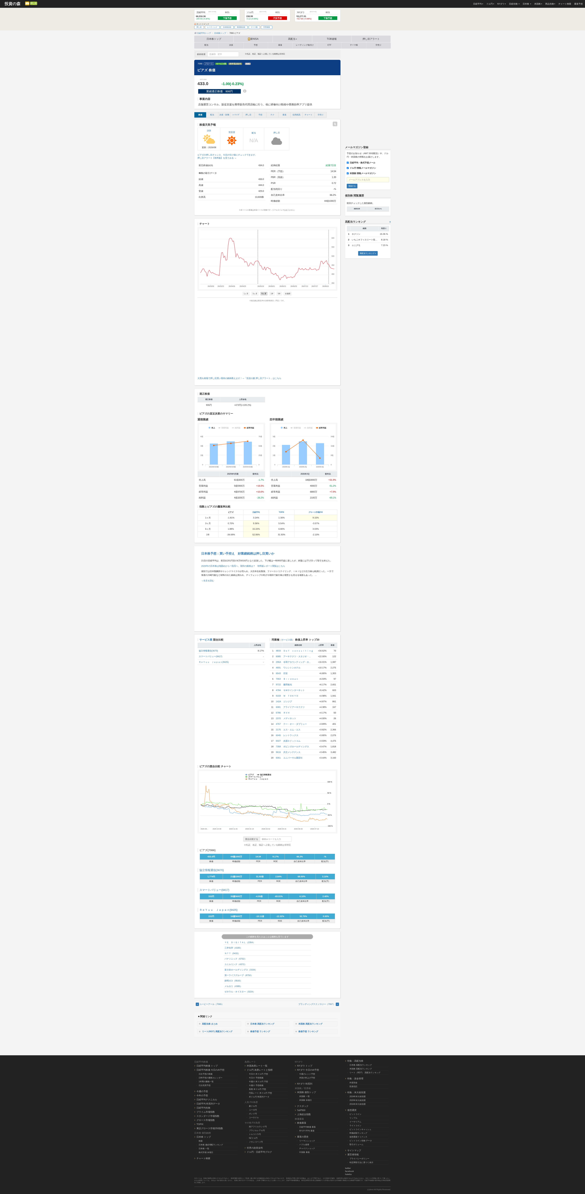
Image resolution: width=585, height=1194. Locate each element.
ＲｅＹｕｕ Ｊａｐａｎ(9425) (214, 662)
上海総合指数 (304, 1114)
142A (278, 701)
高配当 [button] (291, 38)
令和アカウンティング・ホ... (297, 662)
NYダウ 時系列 (304, 1083)
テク (272, 115)
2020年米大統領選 (357, 1100)
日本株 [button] (526, 4)
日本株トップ (214, 38)
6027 (278, 741)
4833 (278, 651)
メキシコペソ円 (256, 1142)
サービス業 (221, 64)
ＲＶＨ (286, 712)
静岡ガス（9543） (233, 980)
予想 (256, 45)
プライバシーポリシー (359, 1158)
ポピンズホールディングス (296, 746)
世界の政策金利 (255, 1147)
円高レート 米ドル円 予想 (260, 1093)
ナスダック (302, 1106)
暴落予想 (578, 4)
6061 (278, 758)
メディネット (289, 718)
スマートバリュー (214, 889)
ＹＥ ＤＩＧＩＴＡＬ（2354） (240, 942)
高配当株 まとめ (210, 1024)
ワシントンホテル (291, 667)
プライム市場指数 (206, 1112)
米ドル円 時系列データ (259, 1097)
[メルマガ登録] (27, 3)
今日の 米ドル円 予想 (258, 1074)
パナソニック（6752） (235, 959)
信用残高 (296, 115)
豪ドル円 (253, 1106)
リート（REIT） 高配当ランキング (364, 1072)
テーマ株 (254, 27)
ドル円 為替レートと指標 (260, 1070)
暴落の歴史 (302, 1136)
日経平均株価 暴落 (307, 1127)
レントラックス (290, 735)
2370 (278, 718)
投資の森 (13, 4)
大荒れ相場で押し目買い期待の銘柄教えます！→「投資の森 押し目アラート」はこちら (239, 378)
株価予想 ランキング (260, 1031)
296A (278, 662)
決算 (231, 45)
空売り (378, 45)
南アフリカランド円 (258, 1126)
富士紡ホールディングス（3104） (241, 970)
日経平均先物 (203, 1107)
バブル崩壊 (304, 1144)
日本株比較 (227, 27)
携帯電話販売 (235, 64)
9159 (278, 696)
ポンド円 (253, 1114)
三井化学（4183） (233, 948)
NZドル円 (253, 1138)
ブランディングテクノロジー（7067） (318, 1004)
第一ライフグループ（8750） (239, 975)
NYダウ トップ (304, 1065)
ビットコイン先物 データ (360, 1140)
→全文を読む (207, 580)
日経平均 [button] (477, 4)
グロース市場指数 (206, 1120)
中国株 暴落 (304, 1152)
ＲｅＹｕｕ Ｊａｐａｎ (218, 909)
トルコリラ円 (255, 1134)
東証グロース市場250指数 (210, 1128)
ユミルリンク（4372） (235, 964)
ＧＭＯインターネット (294, 690)
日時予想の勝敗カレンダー (210, 1078)
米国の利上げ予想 (307, 1078)
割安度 (232, 132)
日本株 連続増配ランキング (211, 1145)
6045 (278, 735)
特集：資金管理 (355, 1078)
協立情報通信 (211, 870)
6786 (278, 712)
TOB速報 (332, 38)
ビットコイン (355, 1114)
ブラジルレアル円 (257, 1130)
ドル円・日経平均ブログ (259, 1152)
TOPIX (281, 512)
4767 (278, 724)
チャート (308, 115)
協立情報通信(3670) (208, 651)
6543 (278, 673)
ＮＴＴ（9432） (232, 953)
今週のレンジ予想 (307, 1074)
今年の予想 (202, 1095)
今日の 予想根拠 (256, 1078)
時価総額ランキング (358, 1133)
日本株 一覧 (204, 1148)
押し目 (34, 3)
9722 (278, 684)
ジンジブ (287, 701)
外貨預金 (353, 1082)
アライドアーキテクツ (294, 707)
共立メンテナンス (291, 752)
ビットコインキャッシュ (360, 1129)
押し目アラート (371, 38)
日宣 (285, 673)
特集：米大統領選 (356, 1092)
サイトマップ (354, 1150)
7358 (278, 746)
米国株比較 (241, 27)
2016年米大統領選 (357, 1104)
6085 (278, 656)
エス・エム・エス (291, 729)
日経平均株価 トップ (207, 1065)
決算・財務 (224, 115)
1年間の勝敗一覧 (206, 1081)
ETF (329, 45)
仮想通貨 (351, 1110)
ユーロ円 (253, 1110)
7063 (278, 679)
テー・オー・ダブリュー (295, 724)
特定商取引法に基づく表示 (361, 1162)
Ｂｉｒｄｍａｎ (290, 679)
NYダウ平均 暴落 (306, 1131)
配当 (206, 45)
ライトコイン (355, 1125)
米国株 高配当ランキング (310, 1024)
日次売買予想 (205, 1085)
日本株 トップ (204, 1137)
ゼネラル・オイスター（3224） (240, 991)
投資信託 (353, 1086)
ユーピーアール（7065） (210, 1004)
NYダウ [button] (500, 4)
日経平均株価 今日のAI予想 (210, 1070)
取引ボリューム (356, 1144)
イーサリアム (355, 1122)
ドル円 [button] (489, 4)
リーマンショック (307, 1141)
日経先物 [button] (513, 4)
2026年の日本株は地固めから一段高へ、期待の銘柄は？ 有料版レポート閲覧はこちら (243, 566)
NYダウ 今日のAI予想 (308, 1070)
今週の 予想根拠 (256, 1085)
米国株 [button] (537, 4)
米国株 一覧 (304, 1096)
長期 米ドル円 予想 (257, 1089)
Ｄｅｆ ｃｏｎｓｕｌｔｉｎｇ (298, 651)
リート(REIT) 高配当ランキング (217, 1031)
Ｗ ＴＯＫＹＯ (290, 696)
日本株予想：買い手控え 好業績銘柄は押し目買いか (237, 553)
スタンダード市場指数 (208, 1116)
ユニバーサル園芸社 (293, 758)
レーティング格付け (305, 45)
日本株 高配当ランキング (262, 1024)
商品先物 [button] (549, 4)
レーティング (212, 27)
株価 (200, 115)
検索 (201, 1141)
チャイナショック (307, 1148)
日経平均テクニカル (207, 1099)
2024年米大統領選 (357, 1096)
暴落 (280, 45)
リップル (353, 1118)
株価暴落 (301, 1123)
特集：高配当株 (355, 1061)
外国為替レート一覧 (257, 1065)
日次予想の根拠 (206, 1074)
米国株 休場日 (305, 1100)
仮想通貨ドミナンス (358, 1137)
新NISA (253, 38)
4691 (278, 667)
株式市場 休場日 (206, 1152)
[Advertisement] (267, 338)
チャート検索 (564, 4)
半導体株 (266, 27)
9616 (278, 752)
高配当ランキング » (368, 253)
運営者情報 (353, 1154)
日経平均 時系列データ (208, 1103)
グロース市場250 (316, 512)
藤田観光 (287, 684)
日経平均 (256, 512)
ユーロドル (254, 1117)
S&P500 (301, 1110)
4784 (278, 690)
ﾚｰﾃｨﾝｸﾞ (236, 115)
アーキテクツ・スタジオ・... (297, 656)
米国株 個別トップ (306, 1092)
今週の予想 (202, 1091)
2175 (278, 729)
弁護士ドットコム (291, 741)
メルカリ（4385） (233, 986)
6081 (278, 707)
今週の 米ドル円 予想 (258, 1081)
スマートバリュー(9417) (210, 656)
